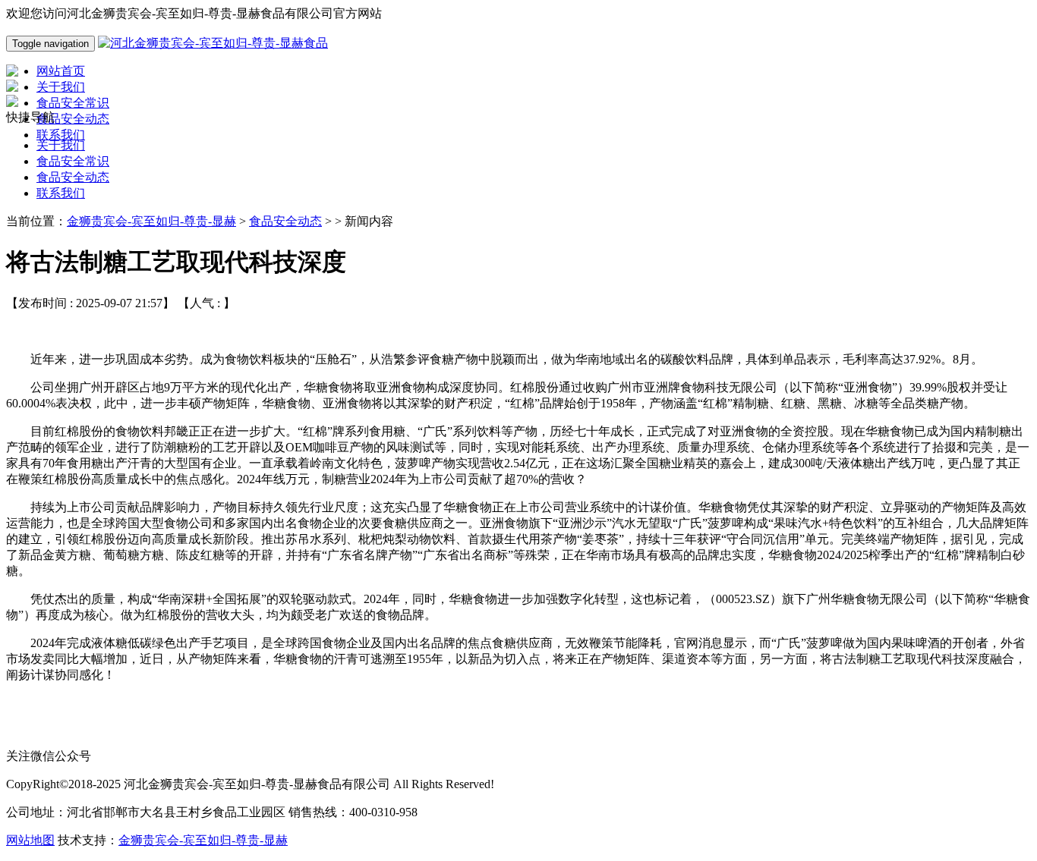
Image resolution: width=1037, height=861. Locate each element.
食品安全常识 (72, 161)
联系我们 (60, 193)
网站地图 (30, 840)
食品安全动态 (72, 177)
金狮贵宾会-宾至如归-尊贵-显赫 (151, 221)
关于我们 (60, 145)
